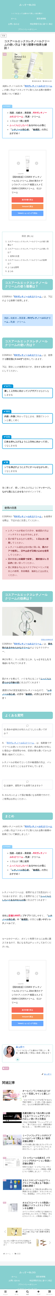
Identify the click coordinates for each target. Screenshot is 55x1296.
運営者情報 (40, 1277)
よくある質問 (13, 267)
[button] (49, 709)
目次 (24, 236)
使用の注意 (14, 256)
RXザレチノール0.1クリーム (38, 86)
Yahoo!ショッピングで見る (27, 213)
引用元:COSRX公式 (47, 639)
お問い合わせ (14, 1280)
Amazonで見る (27, 206)
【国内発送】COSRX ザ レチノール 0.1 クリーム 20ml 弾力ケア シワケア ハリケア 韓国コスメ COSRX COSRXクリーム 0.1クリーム (27, 185)
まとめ (10, 271)
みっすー (20, 1047)
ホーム (14, 1277)
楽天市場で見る (27, 200)
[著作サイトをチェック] (17, 1059)
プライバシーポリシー (27, 1284)
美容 (6, 1068)
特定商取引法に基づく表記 (41, 1280)
